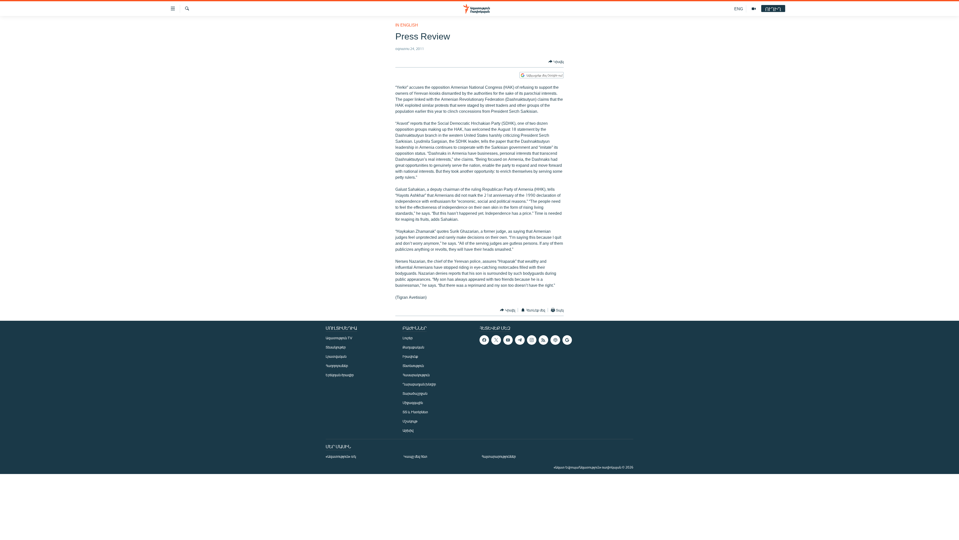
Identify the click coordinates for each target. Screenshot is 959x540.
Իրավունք (410, 356)
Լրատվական (336, 356)
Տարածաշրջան (415, 393)
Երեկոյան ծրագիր (340, 375)
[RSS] (543, 340)
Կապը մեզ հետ (415, 456)
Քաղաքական (413, 347)
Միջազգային (413, 402)
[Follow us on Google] (567, 340)
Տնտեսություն (413, 366)
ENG (738, 8)
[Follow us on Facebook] (484, 340)
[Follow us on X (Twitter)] (496, 340)
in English (406, 24)
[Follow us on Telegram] (519, 340)
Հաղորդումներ (337, 366)
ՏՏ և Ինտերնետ (415, 412)
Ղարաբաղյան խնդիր (419, 384)
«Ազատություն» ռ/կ (341, 456)
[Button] (556, 61)
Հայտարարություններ (498, 456)
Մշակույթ (410, 421)
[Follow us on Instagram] (531, 340)
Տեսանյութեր (336, 347)
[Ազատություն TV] (753, 8)
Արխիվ (408, 430)
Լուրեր (408, 338)
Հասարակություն (416, 375)
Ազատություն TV (339, 338)
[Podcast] (555, 340)
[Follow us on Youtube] (508, 340)
